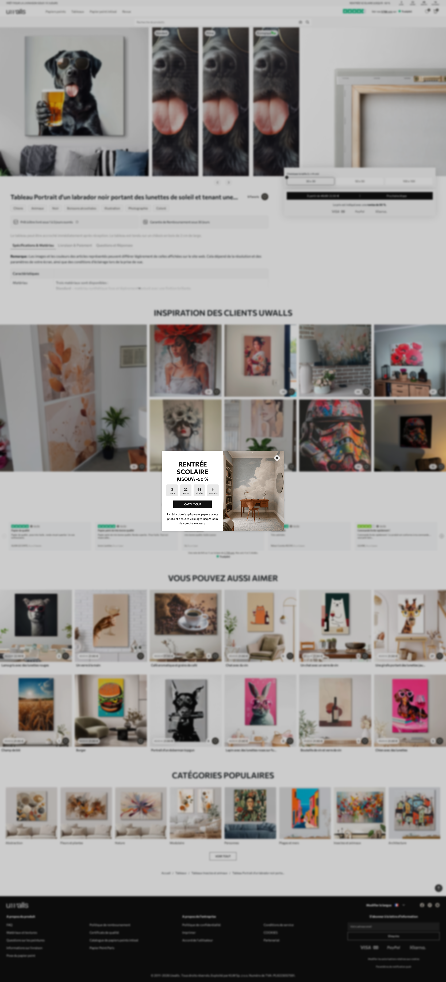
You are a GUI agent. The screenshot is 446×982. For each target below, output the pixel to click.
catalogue (192, 504)
